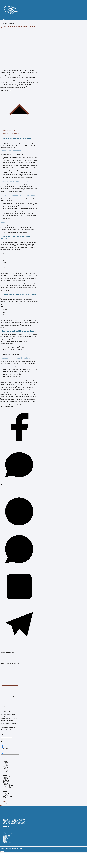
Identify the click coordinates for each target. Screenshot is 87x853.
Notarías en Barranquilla (13, 14)
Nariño (4, 783)
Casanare (5, 770)
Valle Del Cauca (6, 796)
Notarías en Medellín (12, 10)
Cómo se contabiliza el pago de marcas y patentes (12, 820)
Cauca (4, 771)
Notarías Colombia (7, 785)
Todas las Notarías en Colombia (9, 833)
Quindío (4, 790)
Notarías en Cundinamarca (11, 7)
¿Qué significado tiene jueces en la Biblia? (12, 131)
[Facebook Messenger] (19, 483)
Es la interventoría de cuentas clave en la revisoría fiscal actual (14, 821)
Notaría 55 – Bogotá (6, 838)
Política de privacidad (7, 832)
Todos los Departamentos (10, 18)
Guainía (4, 777)
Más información (18, 848)
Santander (5, 793)
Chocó (4, 774)
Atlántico (5, 764)
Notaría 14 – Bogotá (6, 835)
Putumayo (5, 788)
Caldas (4, 768)
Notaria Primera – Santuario (8, 843)
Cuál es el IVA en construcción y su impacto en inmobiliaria (14, 823)
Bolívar (4, 766)
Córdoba (5, 775)
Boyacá (4, 767)
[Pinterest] (19, 529)
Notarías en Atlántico (9, 13)
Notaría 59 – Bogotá (6, 839)
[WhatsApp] (19, 567)
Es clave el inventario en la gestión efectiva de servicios (13, 822)
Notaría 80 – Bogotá (6, 841)
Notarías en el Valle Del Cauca (11, 11)
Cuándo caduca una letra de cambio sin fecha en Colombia (14, 819)
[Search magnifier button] (2, 740)
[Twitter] (9, 492)
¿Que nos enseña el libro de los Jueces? (11, 134)
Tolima (4, 795)
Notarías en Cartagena (12, 16)
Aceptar (2, 851)
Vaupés (4, 797)
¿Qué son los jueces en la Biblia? (10, 130)
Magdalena (5, 781)
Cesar (4, 772)
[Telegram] (19, 642)
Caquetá (4, 769)
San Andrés (5, 792)
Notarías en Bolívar (9, 15)
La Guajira (5, 780)
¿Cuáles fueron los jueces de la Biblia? (11, 133)
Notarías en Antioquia (9, 9)
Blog (4, 19)
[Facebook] (19, 445)
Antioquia (5, 762)
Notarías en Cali (11, 12)
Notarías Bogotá (6, 826)
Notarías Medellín (6, 827)
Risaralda (5, 791)
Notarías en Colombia (7, 6)
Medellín (7, 787)
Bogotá (6, 786)
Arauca (4, 763)
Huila (4, 779)
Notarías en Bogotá (12, 8)
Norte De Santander (7, 784)
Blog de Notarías (6, 825)
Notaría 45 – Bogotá (6, 836)
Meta (4, 782)
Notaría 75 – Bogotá (6, 840)
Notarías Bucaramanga (7, 830)
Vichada (4, 798)
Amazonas (5, 761)
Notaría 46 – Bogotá (6, 837)
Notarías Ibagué (6, 831)
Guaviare (5, 778)
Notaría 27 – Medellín (7, 842)
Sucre (4, 794)
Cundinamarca (6, 776)
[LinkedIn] (19, 605)
